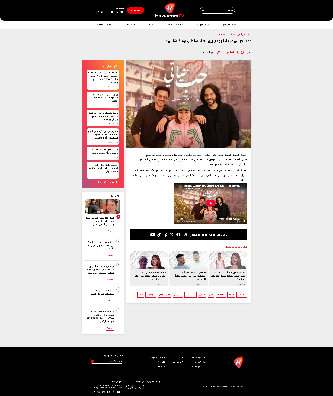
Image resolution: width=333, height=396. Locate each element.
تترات (141, 294)
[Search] (203, 10)
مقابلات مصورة (104, 25)
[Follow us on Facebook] (112, 12)
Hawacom (221, 294)
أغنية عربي (151, 294)
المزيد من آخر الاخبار (107, 182)
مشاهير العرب (228, 25)
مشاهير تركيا (202, 25)
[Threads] (102, 12)
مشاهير (202, 294)
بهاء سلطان (190, 294)
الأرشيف (161, 367)
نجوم (211, 294)
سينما (151, 25)
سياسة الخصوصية (154, 381)
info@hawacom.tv (103, 385)
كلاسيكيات (130, 25)
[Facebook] (242, 52)
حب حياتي (178, 294)
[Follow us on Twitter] (113, 392)
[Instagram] (185, 234)
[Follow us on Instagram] (107, 12)
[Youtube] (152, 234)
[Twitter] (237, 52)
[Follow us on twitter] (117, 12)
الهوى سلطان (164, 294)
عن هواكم (140, 381)
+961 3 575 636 (116, 385)
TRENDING (136, 10)
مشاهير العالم (175, 25)
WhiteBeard (239, 386)
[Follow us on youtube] (122, 12)
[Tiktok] (159, 234)
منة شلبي (242, 294)
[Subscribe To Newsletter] (92, 361)
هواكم (231, 294)
